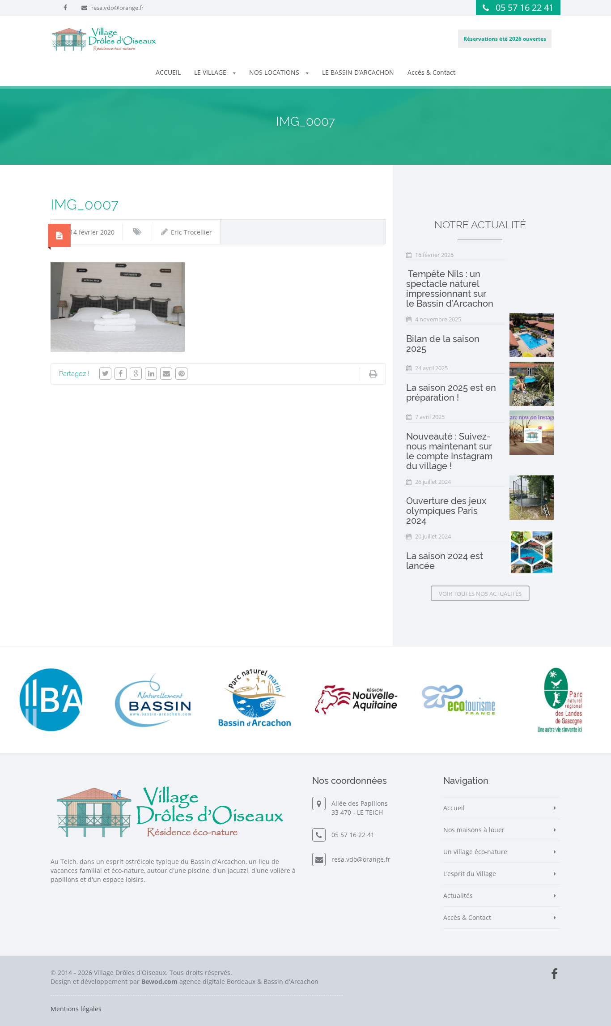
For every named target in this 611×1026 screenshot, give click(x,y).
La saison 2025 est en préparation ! (451, 392)
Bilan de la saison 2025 (442, 343)
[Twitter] (105, 374)
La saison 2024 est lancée (444, 561)
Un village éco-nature (475, 851)
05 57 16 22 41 (525, 7)
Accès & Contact (431, 72)
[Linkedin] (151, 374)
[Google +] (136, 374)
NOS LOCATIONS (275, 72)
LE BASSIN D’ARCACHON (358, 72)
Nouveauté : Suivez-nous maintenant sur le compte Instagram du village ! (449, 451)
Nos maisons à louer (474, 829)
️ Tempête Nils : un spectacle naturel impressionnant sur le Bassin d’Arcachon (449, 289)
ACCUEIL (168, 72)
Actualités (458, 895)
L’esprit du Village (469, 873)
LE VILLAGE (211, 72)
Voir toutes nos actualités (480, 594)
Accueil (454, 808)
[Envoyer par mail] (166, 374)
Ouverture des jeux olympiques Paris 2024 (446, 511)
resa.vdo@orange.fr (117, 8)
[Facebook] (121, 374)
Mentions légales (76, 1009)
